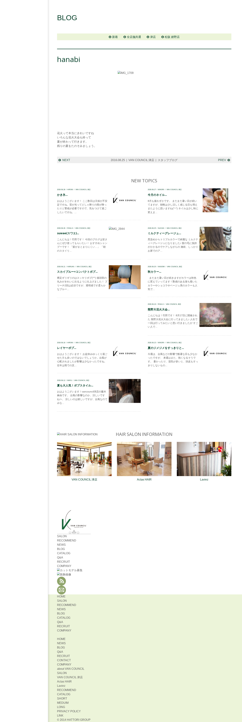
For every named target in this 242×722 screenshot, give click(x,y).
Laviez (204, 479)
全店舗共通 (134, 36)
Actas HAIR (144, 479)
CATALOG (63, 553)
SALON (62, 536)
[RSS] (61, 583)
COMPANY (64, 566)
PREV (222, 160)
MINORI (161, 189)
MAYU (69, 380)
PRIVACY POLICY (69, 711)
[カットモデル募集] (70, 570)
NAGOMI (161, 267)
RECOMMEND (66, 540)
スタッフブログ (168, 160)
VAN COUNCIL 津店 (141, 160)
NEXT (66, 160)
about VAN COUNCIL (70, 668)
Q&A (60, 557)
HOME (61, 596)
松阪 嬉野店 (172, 36)
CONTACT (64, 660)
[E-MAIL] (61, 592)
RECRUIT (63, 561)
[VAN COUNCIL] (74, 527)
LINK (60, 715)
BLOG (61, 548)
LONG (61, 707)
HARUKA (70, 267)
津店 (153, 36)
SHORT (62, 698)
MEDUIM (63, 702)
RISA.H (70, 228)
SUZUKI (161, 228)
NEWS (61, 544)
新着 (115, 36)
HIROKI (70, 189)
